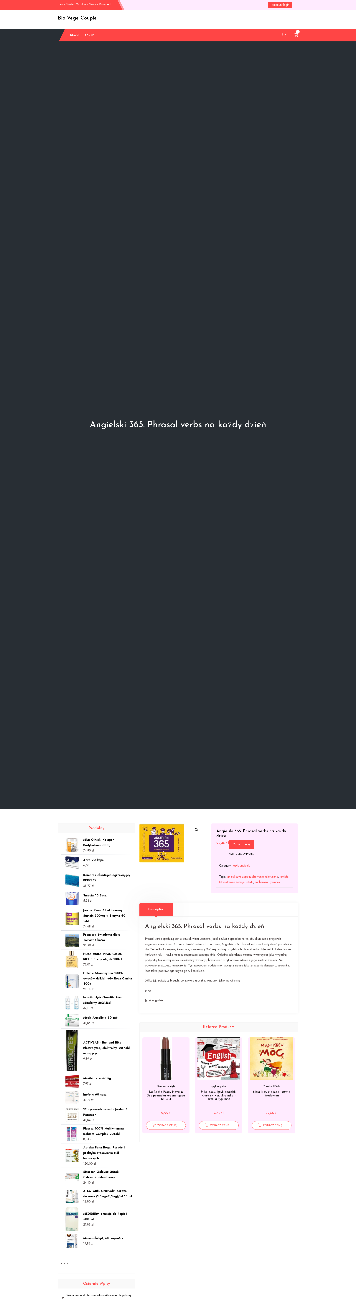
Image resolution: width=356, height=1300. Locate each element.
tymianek (275, 882)
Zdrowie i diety (271, 1086)
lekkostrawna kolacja (232, 882)
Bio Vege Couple (77, 18)
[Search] (284, 35)
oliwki (249, 882)
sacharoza (261, 882)
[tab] (156, 909)
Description (156, 909)
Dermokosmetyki (166, 1086)
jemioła (284, 877)
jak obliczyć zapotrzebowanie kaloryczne (252, 877)
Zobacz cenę (241, 844)
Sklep (89, 35)
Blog (74, 35)
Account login (280, 5)
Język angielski (241, 865)
